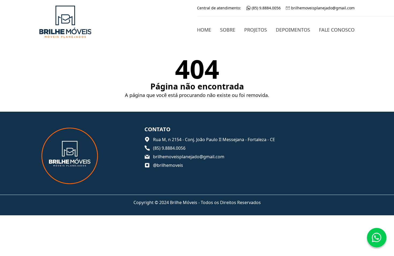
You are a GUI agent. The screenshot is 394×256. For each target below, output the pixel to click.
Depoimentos (293, 30)
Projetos (255, 30)
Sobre (227, 30)
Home (204, 30)
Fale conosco (337, 30)
